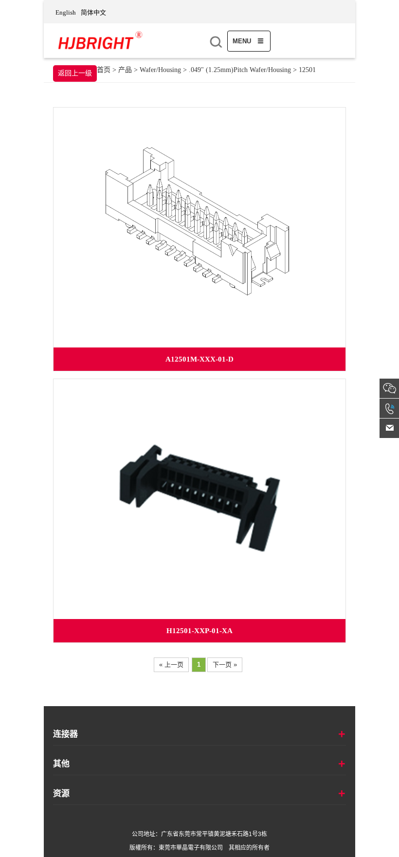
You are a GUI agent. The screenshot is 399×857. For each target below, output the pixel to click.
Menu (243, 41)
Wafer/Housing (161, 69)
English (65, 12)
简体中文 (93, 12)
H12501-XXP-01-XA (199, 631)
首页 (103, 69)
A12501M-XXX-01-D (199, 359)
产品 (125, 69)
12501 (307, 69)
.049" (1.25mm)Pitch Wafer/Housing (240, 69)
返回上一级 (75, 73)
